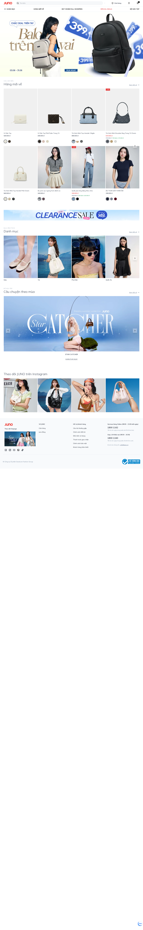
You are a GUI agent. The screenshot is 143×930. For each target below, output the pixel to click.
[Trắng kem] (115, 141)
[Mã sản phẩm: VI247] (20, 110)
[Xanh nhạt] (73, 199)
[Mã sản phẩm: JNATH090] (54, 167)
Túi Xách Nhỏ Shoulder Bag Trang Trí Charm (121, 133)
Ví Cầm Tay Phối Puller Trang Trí (48, 133)
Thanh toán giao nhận (81, 440)
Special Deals (106, 9)
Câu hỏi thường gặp (80, 428)
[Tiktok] (22, 450)
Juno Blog (42, 432)
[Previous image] (4, 44)
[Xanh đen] (107, 199)
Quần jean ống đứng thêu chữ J (82, 191)
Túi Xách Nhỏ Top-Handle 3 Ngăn (83, 133)
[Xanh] (73, 141)
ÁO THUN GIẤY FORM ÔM (114, 191)
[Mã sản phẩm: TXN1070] (88, 110)
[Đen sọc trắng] (39, 199)
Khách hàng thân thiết (80, 447)
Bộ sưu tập (134, 9)
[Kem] (5, 141)
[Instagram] (10, 450)
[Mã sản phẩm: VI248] (54, 110)
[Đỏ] (115, 199)
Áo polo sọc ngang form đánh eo (49, 191)
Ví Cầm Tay (7, 133)
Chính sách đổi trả (79, 432)
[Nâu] (77, 141)
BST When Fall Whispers (72, 9)
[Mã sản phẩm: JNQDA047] (88, 167)
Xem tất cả (133, 85)
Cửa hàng (42, 428)
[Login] (129, 3)
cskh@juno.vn (124, 445)
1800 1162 (113, 427)
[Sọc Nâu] (43, 199)
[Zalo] (18, 450)
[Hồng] (43, 141)
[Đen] (9, 141)
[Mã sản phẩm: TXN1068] (20, 167)
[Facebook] (6, 450)
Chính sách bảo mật (80, 443)
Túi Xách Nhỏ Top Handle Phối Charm (16, 191)
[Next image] (139, 44)
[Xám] (111, 199)
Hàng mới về (39, 9)
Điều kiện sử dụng (79, 436)
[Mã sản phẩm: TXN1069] (122, 110)
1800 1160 (113, 438)
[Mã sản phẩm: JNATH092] (122, 167)
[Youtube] (14, 450)
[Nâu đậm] (39, 141)
